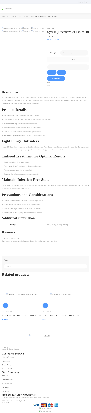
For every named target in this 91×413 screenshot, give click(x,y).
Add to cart (56, 78)
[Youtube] (11, 351)
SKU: (49, 82)
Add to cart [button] (5, 305)
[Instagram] (14, 351)
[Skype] (8, 351)
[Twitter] (1, 351)
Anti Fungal (23, 16)
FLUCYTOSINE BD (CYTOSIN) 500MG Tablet (22, 315)
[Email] (51, 88)
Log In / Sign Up (83, 2)
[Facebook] (47, 88)
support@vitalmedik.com (10, 349)
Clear (74, 59)
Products (13, 16)
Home (4, 16)
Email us (5, 347)
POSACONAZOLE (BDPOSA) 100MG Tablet (60, 315)
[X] (49, 88)
